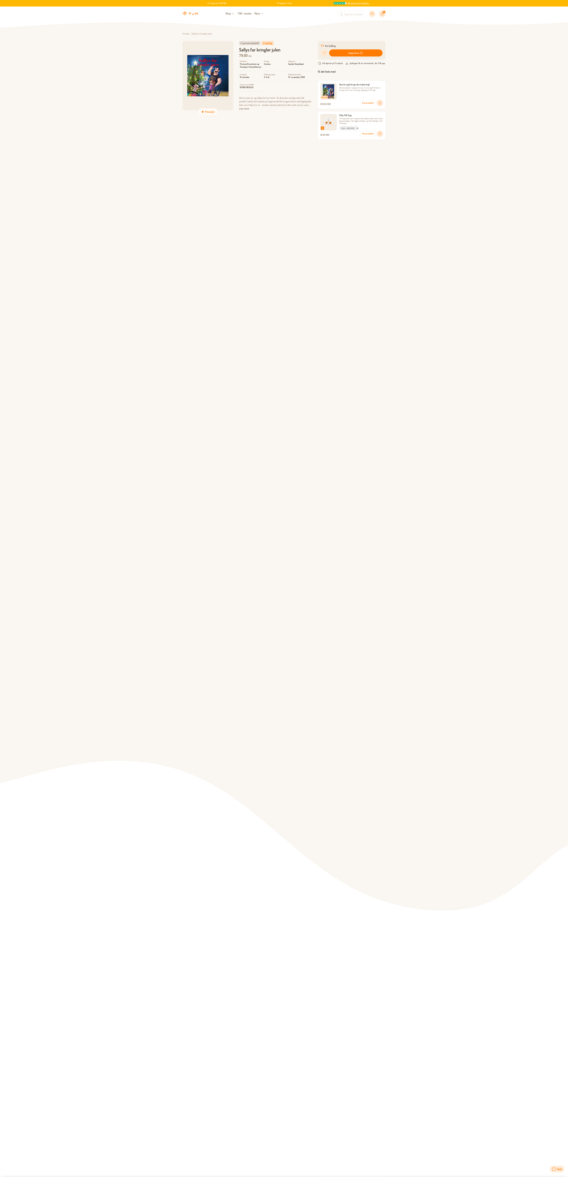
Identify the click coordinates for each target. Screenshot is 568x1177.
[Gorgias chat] (557, 1169)
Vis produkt (367, 103)
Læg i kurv (353, 52)
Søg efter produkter (353, 14)
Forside (186, 33)
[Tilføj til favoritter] (324, 52)
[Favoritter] (372, 14)
